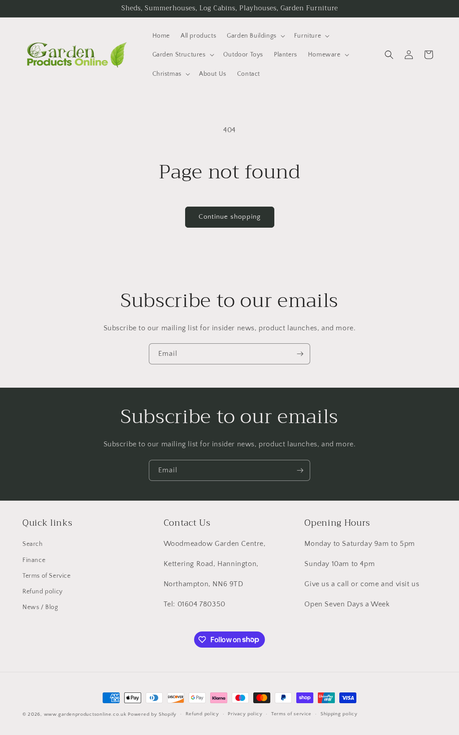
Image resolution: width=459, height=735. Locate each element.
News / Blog (40, 607)
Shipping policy (339, 714)
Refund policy (42, 591)
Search (32, 544)
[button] (255, 35)
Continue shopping (230, 216)
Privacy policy (245, 714)
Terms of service (291, 714)
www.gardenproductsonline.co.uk (85, 714)
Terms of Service (46, 575)
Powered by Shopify (152, 714)
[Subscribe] (300, 353)
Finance (33, 560)
